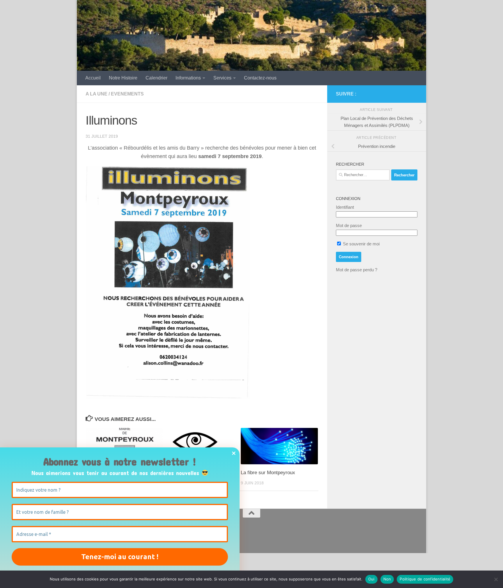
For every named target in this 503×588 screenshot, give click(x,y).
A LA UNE (96, 93)
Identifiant (345, 207)
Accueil (93, 77)
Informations (188, 77)
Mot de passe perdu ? (356, 269)
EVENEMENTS (127, 93)
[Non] (496, 579)
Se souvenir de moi (361, 243)
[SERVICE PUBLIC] (413, 93)
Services (222, 77)
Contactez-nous (260, 77)
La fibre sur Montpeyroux (268, 472)
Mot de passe (349, 225)
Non (387, 579)
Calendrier (156, 77)
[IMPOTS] (404, 94)
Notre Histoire (123, 77)
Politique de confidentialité (425, 579)
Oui (371, 579)
